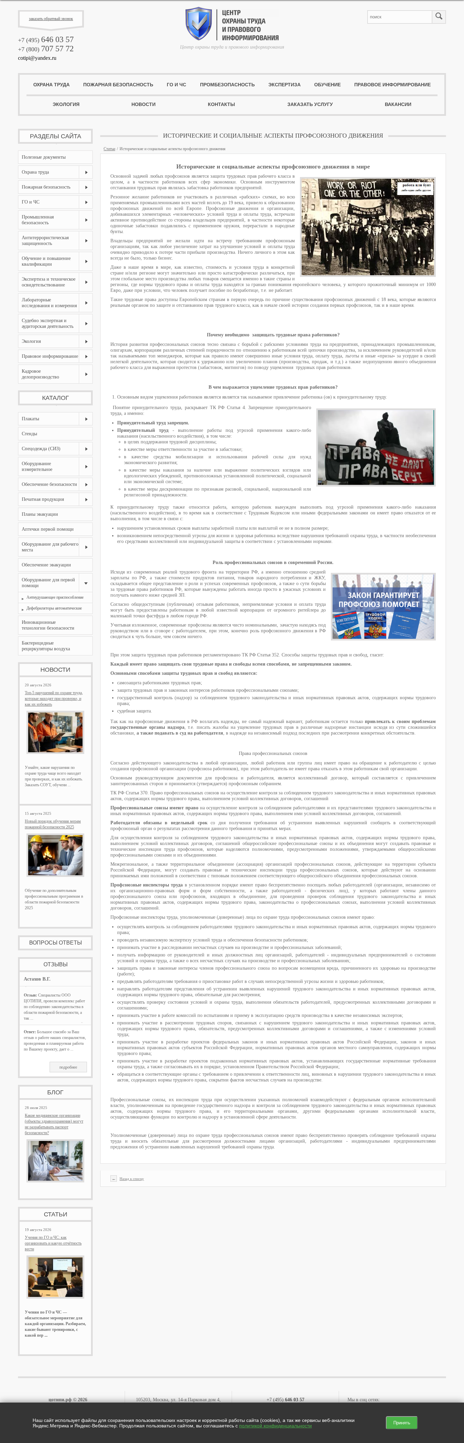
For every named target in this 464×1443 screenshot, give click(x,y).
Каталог (55, 397)
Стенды (29, 433)
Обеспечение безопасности (49, 484)
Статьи (109, 148)
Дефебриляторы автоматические (54, 608)
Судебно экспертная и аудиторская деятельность (47, 323)
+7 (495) (46, 40)
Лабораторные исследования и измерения (49, 302)
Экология (66, 104)
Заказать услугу (310, 104)
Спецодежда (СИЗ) (41, 448)
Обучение (327, 84)
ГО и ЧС (176, 84)
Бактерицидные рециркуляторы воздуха (46, 645)
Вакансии (398, 104)
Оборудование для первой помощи (48, 582)
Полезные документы (44, 157)
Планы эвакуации (40, 514)
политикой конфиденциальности (275, 1425)
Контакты (221, 104)
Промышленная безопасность (38, 219)
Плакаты (30, 418)
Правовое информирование (392, 84)
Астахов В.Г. (37, 979)
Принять (401, 1422)
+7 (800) (46, 49)
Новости (143, 104)
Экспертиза (284, 84)
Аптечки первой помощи (48, 529)
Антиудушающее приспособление (55, 597)
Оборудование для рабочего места (50, 547)
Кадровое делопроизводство (40, 374)
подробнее (68, 1067)
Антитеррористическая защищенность (45, 240)
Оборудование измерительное (37, 466)
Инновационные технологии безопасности (48, 625)
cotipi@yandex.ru (37, 58)
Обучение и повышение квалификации (46, 261)
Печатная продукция (43, 499)
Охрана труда (51, 84)
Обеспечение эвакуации (46, 564)
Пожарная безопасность (118, 84)
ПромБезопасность (227, 84)
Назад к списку (132, 1179)
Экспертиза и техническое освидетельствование (48, 282)
